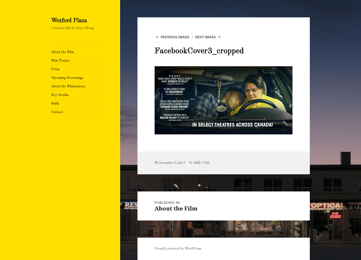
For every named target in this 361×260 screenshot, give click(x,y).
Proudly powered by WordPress (178, 248)
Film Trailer (60, 60)
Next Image (205, 37)
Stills (55, 103)
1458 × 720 (201, 162)
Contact (57, 112)
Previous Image (175, 37)
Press (55, 69)
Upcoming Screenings (67, 78)
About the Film (62, 52)
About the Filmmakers (68, 86)
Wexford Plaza (69, 20)
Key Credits (60, 95)
